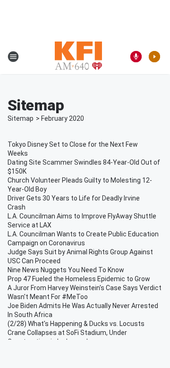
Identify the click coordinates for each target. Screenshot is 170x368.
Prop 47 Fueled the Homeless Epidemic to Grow (79, 279)
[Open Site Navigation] (13, 56)
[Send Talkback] (136, 56)
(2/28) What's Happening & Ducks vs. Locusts (76, 323)
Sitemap (21, 118)
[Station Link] (78, 57)
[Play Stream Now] (154, 56)
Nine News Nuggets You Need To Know (66, 270)
